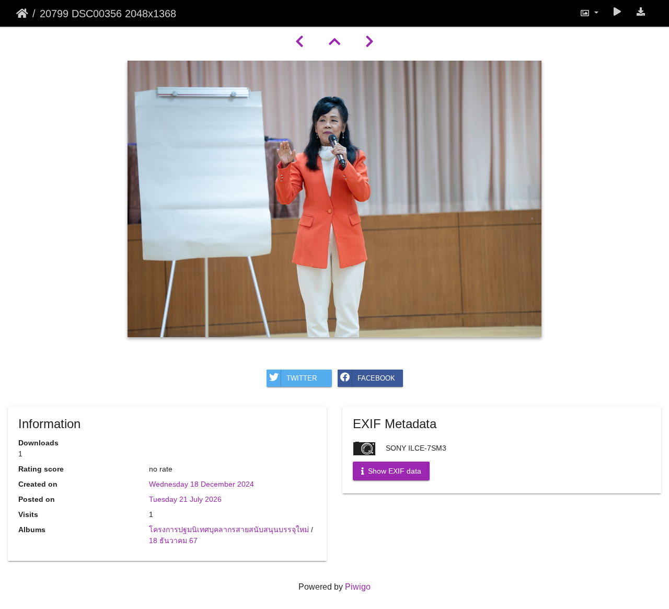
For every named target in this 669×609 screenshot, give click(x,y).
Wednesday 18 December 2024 (201, 484)
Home (22, 13)
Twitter (301, 378)
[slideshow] (617, 11)
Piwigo (358, 586)
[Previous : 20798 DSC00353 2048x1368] (299, 42)
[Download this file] (641, 11)
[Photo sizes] (589, 13)
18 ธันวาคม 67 (173, 540)
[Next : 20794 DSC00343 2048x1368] (369, 42)
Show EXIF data (393, 470)
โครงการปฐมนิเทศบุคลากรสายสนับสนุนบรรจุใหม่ (229, 529)
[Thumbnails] (334, 42)
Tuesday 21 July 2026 (185, 499)
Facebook (376, 378)
